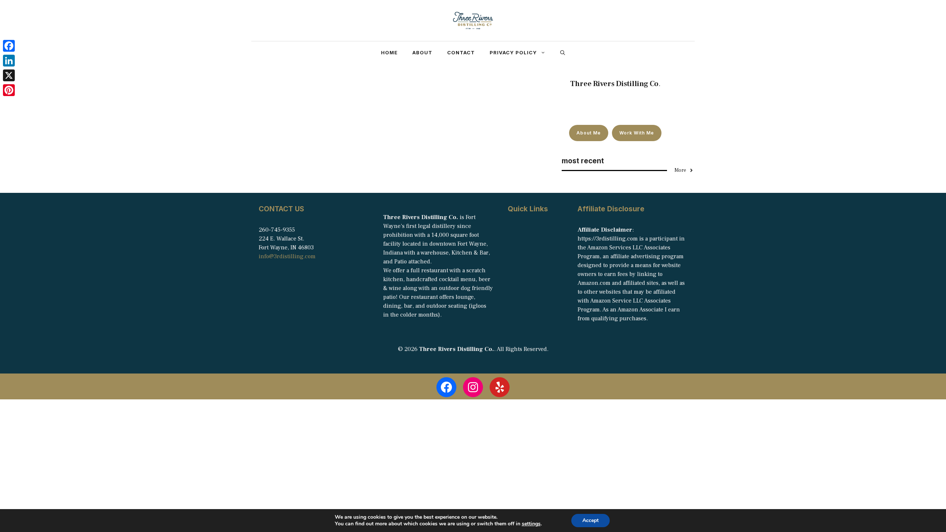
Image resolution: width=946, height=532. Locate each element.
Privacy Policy (513, 52)
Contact (461, 52)
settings (531, 524)
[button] (562, 52)
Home (389, 52)
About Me (588, 133)
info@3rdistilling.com (287, 256)
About (422, 52)
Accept (590, 520)
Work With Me (636, 133)
